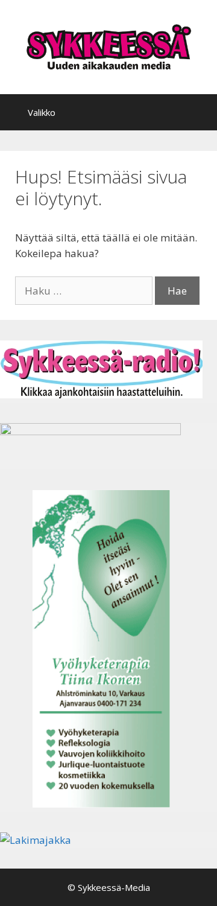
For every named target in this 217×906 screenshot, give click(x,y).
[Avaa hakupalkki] (199, 112)
